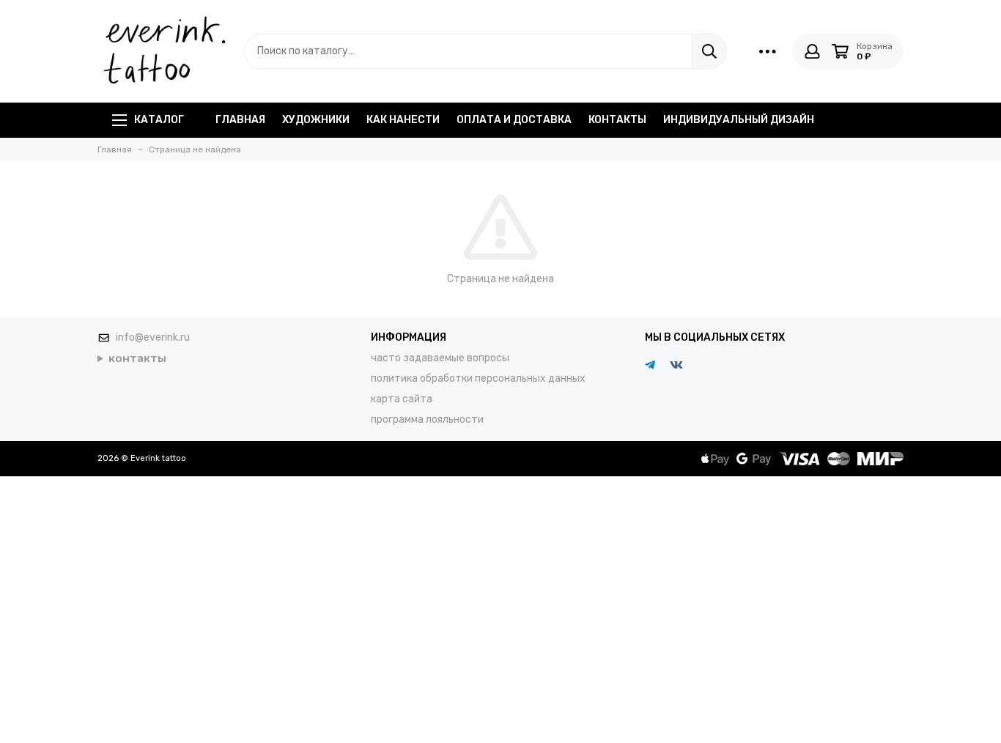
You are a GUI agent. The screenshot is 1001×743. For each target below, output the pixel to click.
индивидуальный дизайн (738, 120)
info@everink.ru (153, 337)
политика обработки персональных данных (478, 378)
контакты (617, 120)
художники (316, 120)
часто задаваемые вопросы (440, 358)
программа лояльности (427, 419)
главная (240, 120)
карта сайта (401, 399)
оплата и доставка (514, 120)
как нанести (403, 120)
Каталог (159, 120)
